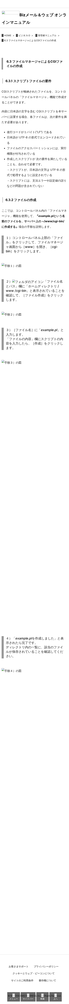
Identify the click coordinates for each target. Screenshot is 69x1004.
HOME (7, 35)
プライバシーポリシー (46, 966)
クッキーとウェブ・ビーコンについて (34, 973)
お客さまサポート (18, 966)
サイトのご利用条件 (22, 980)
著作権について (47, 980)
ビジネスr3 (24, 35)
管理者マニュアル (47, 35)
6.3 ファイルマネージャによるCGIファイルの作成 (30, 40)
